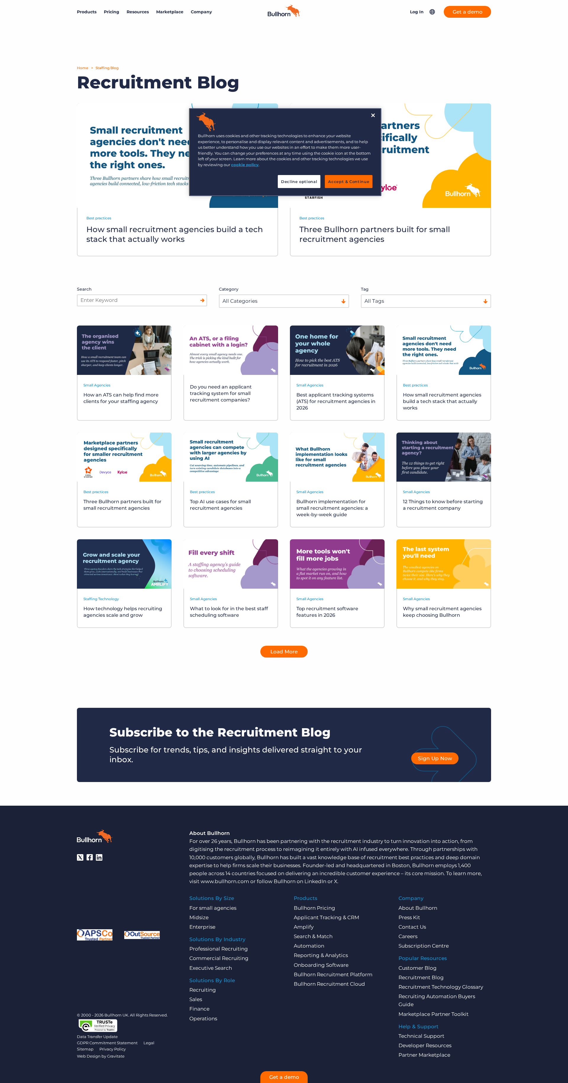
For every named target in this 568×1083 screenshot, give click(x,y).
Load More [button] (284, 652)
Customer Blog (417, 968)
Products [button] (86, 11)
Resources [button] (138, 11)
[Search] (202, 300)
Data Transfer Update (97, 1036)
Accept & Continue (348, 181)
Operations (203, 1019)
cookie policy (245, 164)
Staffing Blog (107, 68)
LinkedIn (315, 881)
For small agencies (212, 908)
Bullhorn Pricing (314, 908)
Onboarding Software (321, 965)
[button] (432, 12)
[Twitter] (80, 857)
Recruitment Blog (421, 977)
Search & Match (313, 936)
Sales (195, 999)
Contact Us (412, 927)
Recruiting (202, 990)
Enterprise (202, 927)
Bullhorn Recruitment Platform (333, 974)
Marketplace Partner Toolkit (433, 1014)
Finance (199, 1009)
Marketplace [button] (169, 11)
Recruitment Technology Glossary (440, 987)
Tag (365, 289)
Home (82, 68)
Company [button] (201, 11)
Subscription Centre (423, 946)
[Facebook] (89, 857)
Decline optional (299, 181)
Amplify (304, 927)
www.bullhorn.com (225, 881)
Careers (407, 936)
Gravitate (116, 1056)
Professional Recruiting (218, 949)
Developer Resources (424, 1045)
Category (228, 289)
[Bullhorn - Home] (94, 837)
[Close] (373, 115)
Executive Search (210, 968)
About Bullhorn (417, 908)
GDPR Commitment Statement (107, 1042)
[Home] (284, 15)
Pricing (111, 11)
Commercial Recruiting (218, 958)
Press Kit (409, 917)
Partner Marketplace (424, 1055)
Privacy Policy (112, 1049)
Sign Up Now (435, 758)
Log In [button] (417, 11)
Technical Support (421, 1036)
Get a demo (468, 12)
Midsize (199, 917)
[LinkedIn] (99, 857)
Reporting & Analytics (321, 955)
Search (84, 289)
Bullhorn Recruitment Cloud (329, 984)
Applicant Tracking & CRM (326, 917)
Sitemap (85, 1049)
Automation (309, 946)
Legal (148, 1042)
